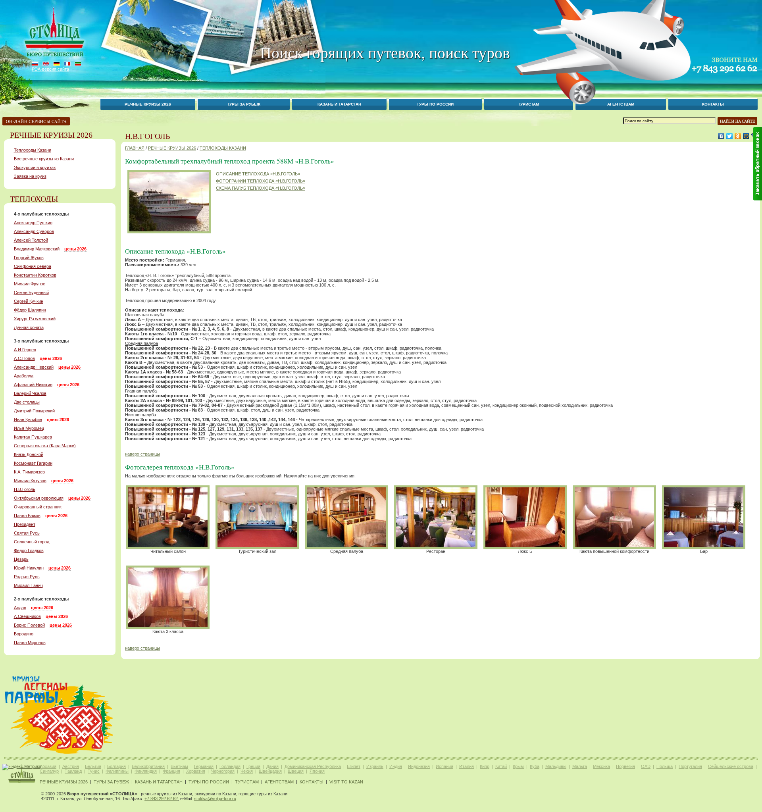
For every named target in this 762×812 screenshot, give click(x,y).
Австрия (70, 766)
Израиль (374, 766)
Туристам (247, 781)
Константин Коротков (35, 275)
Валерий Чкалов (30, 393)
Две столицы (27, 402)
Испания (444, 766)
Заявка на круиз (30, 176)
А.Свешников (27, 616)
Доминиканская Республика (313, 766)
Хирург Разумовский (35, 318)
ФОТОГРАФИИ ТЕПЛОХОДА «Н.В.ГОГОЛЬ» (260, 181)
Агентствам (279, 781)
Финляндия (146, 771)
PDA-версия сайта (50, 69)
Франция (171, 771)
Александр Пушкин (33, 222)
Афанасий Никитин (33, 384)
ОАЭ (645, 766)
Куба (534, 766)
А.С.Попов (24, 358)
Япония (317, 771)
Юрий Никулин (29, 568)
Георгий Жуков (29, 257)
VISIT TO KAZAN (346, 781)
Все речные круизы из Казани (44, 158)
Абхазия (48, 766)
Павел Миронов (30, 642)
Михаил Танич (28, 585)
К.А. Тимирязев (29, 471)
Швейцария (270, 771)
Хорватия (195, 771)
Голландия (230, 766)
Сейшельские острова (730, 766)
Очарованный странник (38, 506)
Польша (664, 766)
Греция (253, 766)
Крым (518, 766)
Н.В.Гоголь (24, 489)
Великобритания (148, 766)
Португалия (690, 766)
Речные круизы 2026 (148, 104)
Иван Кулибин (28, 419)
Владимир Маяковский (37, 248)
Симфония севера (32, 266)
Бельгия (93, 766)
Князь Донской (28, 454)
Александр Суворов (34, 231)
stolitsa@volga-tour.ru (215, 798)
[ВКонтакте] (721, 136)
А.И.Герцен (25, 349)
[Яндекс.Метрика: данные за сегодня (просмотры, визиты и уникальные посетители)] (21, 767)
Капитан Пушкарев (33, 437)
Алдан (20, 607)
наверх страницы (142, 454)
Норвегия (625, 766)
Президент (24, 524)
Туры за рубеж (243, 104)
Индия (395, 766)
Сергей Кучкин (28, 301)
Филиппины (117, 771)
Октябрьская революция (39, 498)
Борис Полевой (29, 625)
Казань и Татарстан (339, 104)
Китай (501, 766)
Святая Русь (27, 533)
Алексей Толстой (31, 240)
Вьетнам (179, 766)
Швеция (296, 771)
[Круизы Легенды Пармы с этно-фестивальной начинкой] (59, 753)
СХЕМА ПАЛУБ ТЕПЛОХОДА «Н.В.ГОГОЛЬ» (260, 188)
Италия (466, 766)
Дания (272, 766)
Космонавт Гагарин (33, 463)
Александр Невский (34, 367)
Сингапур (49, 771)
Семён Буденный (31, 292)
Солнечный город (31, 541)
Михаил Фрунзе (29, 283)
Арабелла (23, 375)
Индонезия (419, 766)
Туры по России (435, 104)
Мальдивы (555, 766)
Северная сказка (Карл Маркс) (45, 445)
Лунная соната (29, 327)
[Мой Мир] (746, 136)
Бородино (23, 633)
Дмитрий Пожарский (34, 410)
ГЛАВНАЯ (134, 148)
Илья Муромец (29, 428)
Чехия (247, 771)
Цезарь (21, 559)
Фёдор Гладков (29, 550)
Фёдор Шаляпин (30, 310)
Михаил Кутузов (30, 480)
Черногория (223, 771)
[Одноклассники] (738, 136)
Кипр (484, 766)
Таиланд (73, 771)
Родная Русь (27, 576)
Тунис (94, 771)
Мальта (579, 766)
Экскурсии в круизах (35, 167)
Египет (353, 766)
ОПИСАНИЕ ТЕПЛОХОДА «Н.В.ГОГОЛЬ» (258, 173)
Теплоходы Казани (32, 150)
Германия (204, 766)
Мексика (601, 766)
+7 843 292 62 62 (161, 798)
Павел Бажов (27, 515)
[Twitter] (729, 136)
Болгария (116, 766)
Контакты (713, 104)
